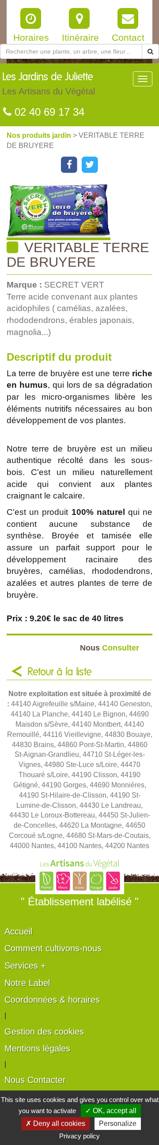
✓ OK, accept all (110, 1110)
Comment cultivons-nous (53, 948)
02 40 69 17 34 (47, 112)
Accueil (18, 931)
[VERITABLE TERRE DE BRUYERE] (83, 211)
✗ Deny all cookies (55, 1123)
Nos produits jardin (40, 135)
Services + (25, 965)
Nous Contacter (35, 1080)
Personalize (117, 1123)
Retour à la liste (59, 672)
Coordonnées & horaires (52, 1000)
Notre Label (27, 983)
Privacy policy (79, 1136)
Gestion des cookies (44, 1031)
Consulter (109, 647)
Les (48, 84)
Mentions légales (37, 1048)
